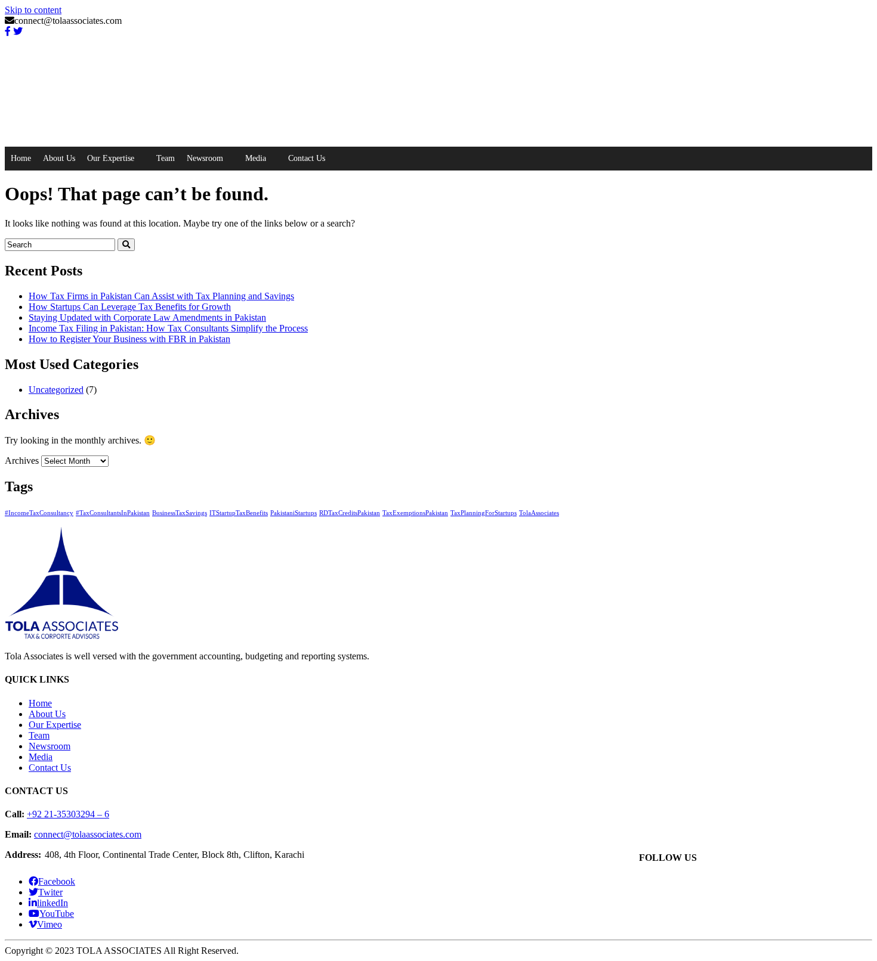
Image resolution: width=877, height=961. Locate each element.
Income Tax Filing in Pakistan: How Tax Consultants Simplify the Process (168, 328)
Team (165, 158)
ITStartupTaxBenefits (238, 513)
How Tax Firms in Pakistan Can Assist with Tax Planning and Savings (161, 296)
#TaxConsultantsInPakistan (113, 513)
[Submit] (126, 244)
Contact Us (306, 158)
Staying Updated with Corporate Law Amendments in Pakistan (147, 317)
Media (255, 158)
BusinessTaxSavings (179, 513)
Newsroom (205, 158)
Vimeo (49, 924)
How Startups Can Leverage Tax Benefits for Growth (130, 307)
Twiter (50, 892)
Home (21, 158)
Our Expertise (110, 158)
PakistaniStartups (293, 513)
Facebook (56, 881)
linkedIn (52, 903)
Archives (22, 460)
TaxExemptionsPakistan (415, 513)
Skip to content (33, 10)
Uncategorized (56, 390)
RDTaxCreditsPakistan (349, 513)
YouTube (56, 914)
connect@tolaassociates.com (87, 834)
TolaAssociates (539, 513)
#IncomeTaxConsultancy (39, 513)
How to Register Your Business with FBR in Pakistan (129, 339)
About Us (59, 158)
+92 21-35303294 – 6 (68, 814)
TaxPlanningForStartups (483, 513)
